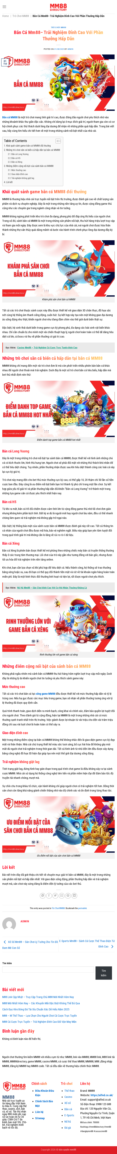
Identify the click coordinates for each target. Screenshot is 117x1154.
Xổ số (67, 1103)
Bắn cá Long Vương (19, 154)
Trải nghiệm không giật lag (22, 178)
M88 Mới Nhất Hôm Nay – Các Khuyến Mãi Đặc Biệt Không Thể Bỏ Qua (41, 1003)
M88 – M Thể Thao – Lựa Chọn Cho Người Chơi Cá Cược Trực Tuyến (39, 1015)
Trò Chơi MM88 (20, 16)
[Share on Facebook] (49, 896)
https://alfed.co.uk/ (102, 1095)
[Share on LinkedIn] (74, 896)
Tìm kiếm (7, 963)
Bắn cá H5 (15, 158)
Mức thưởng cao (18, 170)
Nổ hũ (67, 1121)
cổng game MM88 (45, 693)
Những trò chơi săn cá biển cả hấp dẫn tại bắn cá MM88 (33, 150)
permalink (82, 908)
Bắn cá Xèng (16, 162)
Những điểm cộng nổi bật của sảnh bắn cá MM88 (29, 166)
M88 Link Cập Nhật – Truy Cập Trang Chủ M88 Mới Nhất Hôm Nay (38, 997)
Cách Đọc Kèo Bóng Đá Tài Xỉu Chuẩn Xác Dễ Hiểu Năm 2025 (35, 1009)
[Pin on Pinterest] (68, 896)
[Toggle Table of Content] (56, 141)
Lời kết (9, 182)
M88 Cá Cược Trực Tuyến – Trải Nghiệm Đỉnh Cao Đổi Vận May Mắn (39, 1021)
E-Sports (69, 1115)
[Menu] (4, 7)
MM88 (8, 1097)
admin (70, 49)
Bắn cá (68, 1109)
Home (5, 16)
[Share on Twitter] (55, 896)
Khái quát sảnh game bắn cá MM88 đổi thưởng (28, 145)
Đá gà (67, 1127)
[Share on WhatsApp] (43, 896)
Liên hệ (39, 1112)
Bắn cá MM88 (10, 117)
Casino (68, 1096)
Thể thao (69, 1090)
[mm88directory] (58, 6)
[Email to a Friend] (62, 896)
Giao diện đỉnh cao (19, 174)
